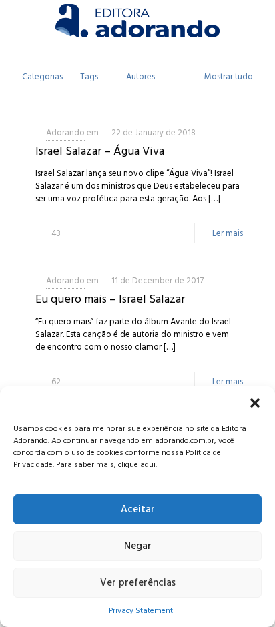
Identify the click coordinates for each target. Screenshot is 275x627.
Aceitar (138, 509)
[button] (255, 403)
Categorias (42, 76)
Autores (140, 76)
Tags (89, 76)
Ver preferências (138, 582)
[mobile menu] (257, 20)
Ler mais (227, 233)
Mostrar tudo (228, 76)
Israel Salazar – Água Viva (99, 151)
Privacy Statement (141, 610)
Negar (138, 546)
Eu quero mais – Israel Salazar (110, 299)
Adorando (65, 132)
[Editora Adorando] (137, 20)
